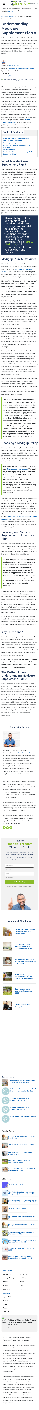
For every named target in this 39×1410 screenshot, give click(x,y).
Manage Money (8, 1278)
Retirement (24, 1274)
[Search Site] (28, 3)
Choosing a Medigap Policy (13, 143)
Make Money (7, 1274)
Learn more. (10, 11)
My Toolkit (7, 1297)
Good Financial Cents (25, 753)
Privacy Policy (16, 1340)
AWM (15, 1350)
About (5, 1308)
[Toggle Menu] (4, 4)
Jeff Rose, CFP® (14, 65)
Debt (21, 1289)
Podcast (6, 1300)
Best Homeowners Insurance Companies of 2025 (19, 1161)
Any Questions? (9, 149)
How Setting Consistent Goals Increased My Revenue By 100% (20, 1257)
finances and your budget (17, 469)
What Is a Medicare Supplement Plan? (17, 138)
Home (3, 16)
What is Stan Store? (15, 1184)
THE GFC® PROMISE (27, 79)
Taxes (5, 1285)
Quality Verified (10, 79)
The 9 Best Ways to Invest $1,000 (21, 1144)
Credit (22, 1285)
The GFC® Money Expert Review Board (21, 68)
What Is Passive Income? (17, 1208)
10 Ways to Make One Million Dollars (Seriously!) (21, 1217)
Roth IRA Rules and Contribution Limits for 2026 (20, 1153)
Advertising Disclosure (8, 76)
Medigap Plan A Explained (12, 140)
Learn (5, 1304)
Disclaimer (26, 1340)
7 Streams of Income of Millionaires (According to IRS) (21, 1233)
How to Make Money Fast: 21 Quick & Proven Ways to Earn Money (22, 1241)
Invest (5, 1281)
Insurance (10, 16)
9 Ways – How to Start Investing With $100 (22, 1249)
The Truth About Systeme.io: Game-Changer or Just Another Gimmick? (21, 1193)
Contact (6, 1312)
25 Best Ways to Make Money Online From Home (21, 1137)
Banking (23, 1278)
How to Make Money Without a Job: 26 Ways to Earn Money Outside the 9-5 (22, 1201)
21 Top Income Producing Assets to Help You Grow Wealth (21, 1169)
